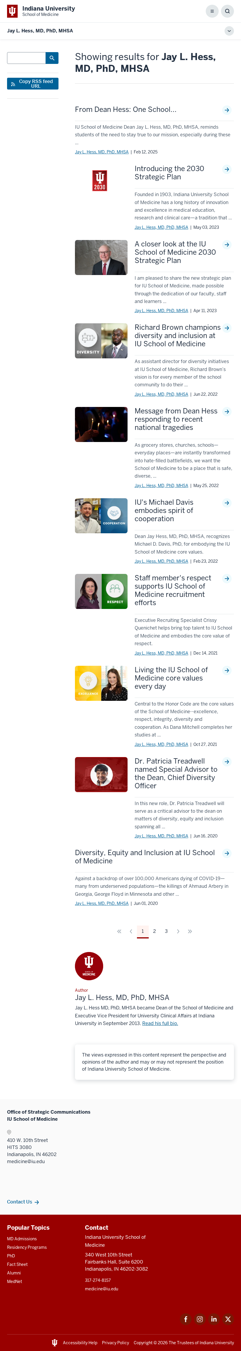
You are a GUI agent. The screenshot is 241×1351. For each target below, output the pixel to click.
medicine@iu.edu (101, 1289)
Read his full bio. (160, 1023)
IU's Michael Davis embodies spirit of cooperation (164, 510)
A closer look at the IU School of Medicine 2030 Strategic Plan (175, 252)
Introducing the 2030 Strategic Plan (169, 173)
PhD (11, 1256)
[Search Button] (52, 58)
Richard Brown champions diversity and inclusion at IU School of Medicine (178, 335)
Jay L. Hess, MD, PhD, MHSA (102, 152)
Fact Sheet (17, 1264)
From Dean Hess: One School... (126, 109)
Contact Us (19, 1202)
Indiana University (217, 1342)
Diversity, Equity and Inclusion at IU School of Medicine (145, 857)
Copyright (143, 1342)
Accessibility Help (80, 1342)
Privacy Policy (115, 1342)
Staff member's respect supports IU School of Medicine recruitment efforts (173, 590)
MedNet (14, 1281)
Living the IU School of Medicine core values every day (171, 678)
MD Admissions (22, 1238)
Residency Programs (27, 1247)
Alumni (14, 1273)
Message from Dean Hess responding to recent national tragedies (176, 419)
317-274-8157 (98, 1280)
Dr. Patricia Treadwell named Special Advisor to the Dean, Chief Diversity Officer (176, 773)
